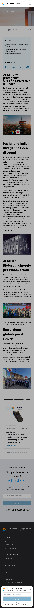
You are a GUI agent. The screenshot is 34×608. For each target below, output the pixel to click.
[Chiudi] (30, 589)
